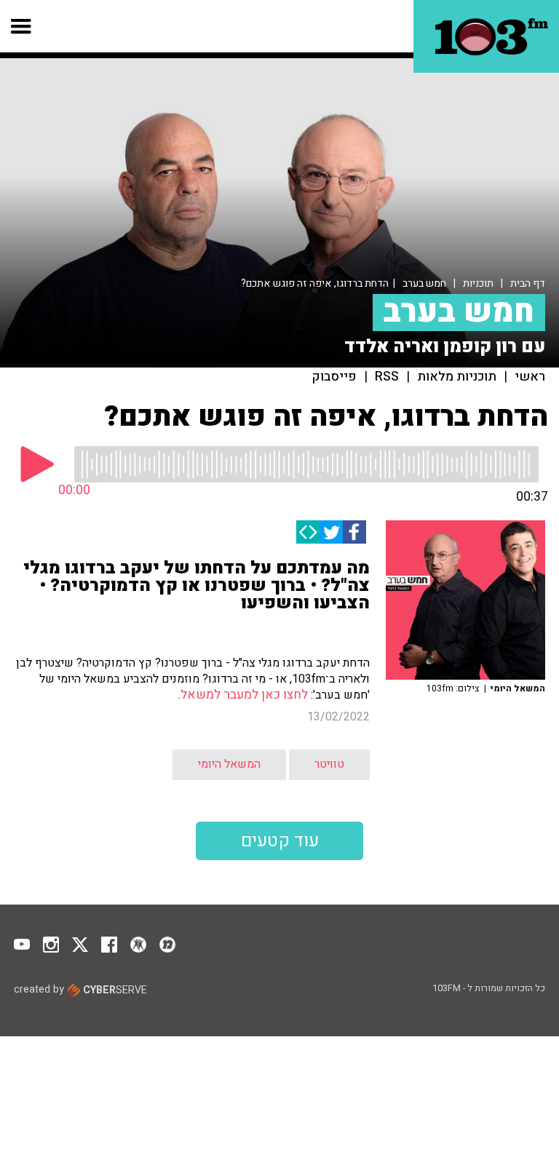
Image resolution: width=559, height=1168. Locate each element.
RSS (387, 377)
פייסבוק (334, 377)
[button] (21, 26)
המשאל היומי (229, 764)
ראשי (530, 377)
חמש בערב (424, 283)
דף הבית (527, 283)
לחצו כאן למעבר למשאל (244, 695)
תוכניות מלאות (456, 377)
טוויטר (329, 764)
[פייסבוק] (354, 532)
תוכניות (478, 283)
